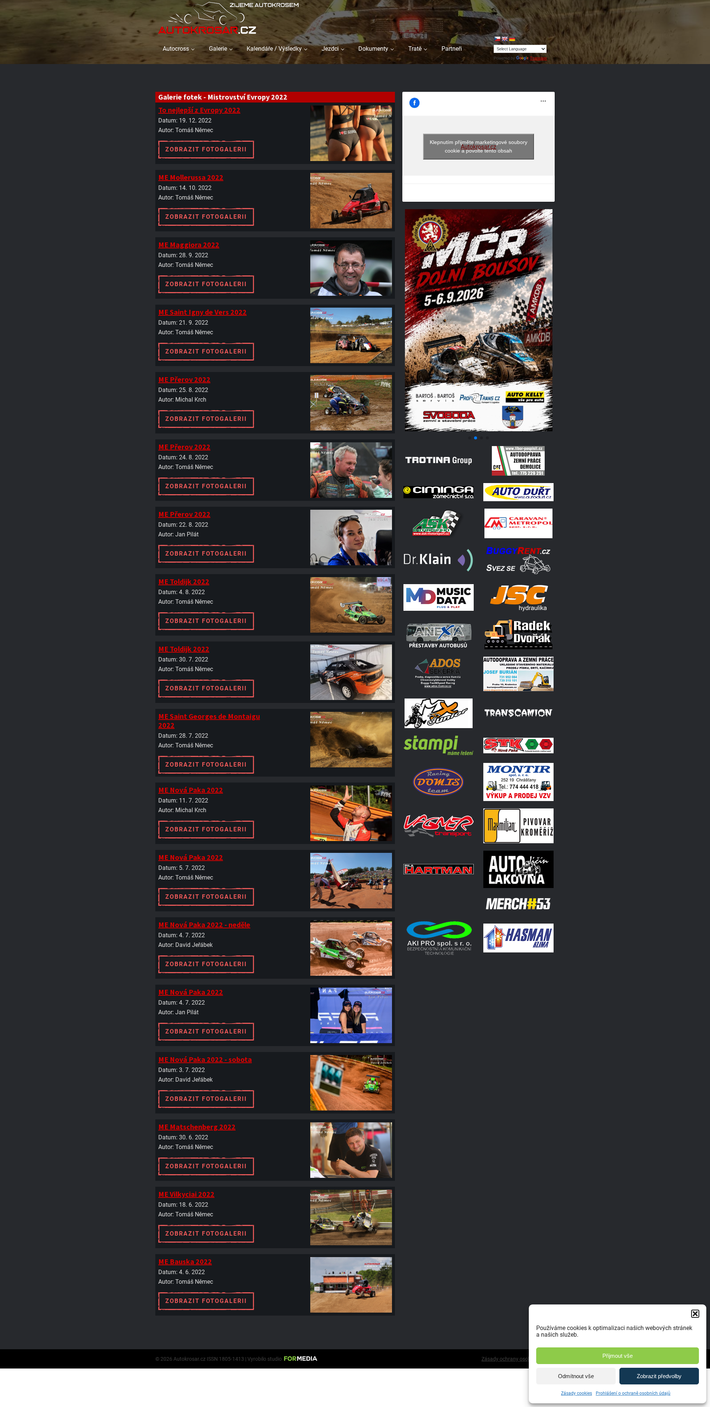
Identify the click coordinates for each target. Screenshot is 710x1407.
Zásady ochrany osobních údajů (518, 1359)
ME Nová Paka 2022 (190, 789)
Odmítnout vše (576, 1376)
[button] (695, 1313)
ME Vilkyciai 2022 (186, 1194)
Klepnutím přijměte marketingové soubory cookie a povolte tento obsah (478, 146)
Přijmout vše (617, 1356)
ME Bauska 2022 (185, 1261)
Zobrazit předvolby (659, 1376)
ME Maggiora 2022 (188, 244)
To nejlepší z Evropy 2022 (199, 109)
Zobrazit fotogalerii (206, 149)
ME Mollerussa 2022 (190, 177)
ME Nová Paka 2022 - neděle (204, 924)
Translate (538, 58)
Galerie (218, 48)
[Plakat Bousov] (478, 429)
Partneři (452, 48)
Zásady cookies (576, 1393)
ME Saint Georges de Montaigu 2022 (209, 720)
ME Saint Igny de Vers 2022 (202, 311)
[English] (504, 39)
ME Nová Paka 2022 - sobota (205, 1059)
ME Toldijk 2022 (183, 581)
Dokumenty (373, 48)
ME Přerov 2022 (184, 379)
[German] (511, 39)
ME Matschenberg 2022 (197, 1126)
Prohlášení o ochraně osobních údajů (633, 1393)
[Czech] (497, 39)
